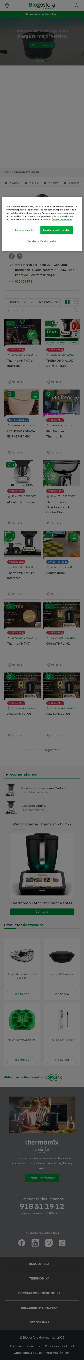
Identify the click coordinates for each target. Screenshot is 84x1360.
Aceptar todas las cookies (57, 230)
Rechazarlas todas (25, 230)
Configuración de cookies (42, 241)
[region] (42, 224)
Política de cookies (62, 219)
